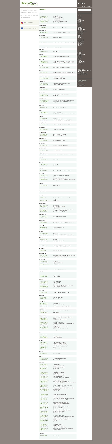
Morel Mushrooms (56, 185)
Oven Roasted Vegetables (58, 407)
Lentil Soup (55, 420)
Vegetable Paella (56, 228)
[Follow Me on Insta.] (29, 25)
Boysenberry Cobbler (57, 112)
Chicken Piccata (56, 51)
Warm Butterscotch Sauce (57, 391)
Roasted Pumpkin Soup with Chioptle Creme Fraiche (62, 385)
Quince (54, 318)
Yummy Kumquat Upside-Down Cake (59, 199)
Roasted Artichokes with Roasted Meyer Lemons (61, 83)
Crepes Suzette (56, 205)
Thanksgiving (80, 42)
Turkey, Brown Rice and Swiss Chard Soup (60, 326)
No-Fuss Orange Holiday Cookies (59, 140)
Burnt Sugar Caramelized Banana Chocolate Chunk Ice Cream (64, 113)
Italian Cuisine (80, 30)
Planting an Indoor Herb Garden (59, 367)
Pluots (54, 334)
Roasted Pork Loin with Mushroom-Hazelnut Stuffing (62, 378)
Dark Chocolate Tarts (81, 76)
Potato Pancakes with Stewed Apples (60, 135)
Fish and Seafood (82, 54)
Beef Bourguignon (56, 282)
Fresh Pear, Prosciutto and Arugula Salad (60, 344)
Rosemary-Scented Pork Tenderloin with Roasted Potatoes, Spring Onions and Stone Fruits (63, 62)
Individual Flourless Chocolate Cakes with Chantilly (62, 306)
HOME (79, 6)
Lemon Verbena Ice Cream (58, 348)
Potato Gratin (55, 283)
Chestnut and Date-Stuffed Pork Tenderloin (61, 406)
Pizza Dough (55, 395)
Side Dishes (80, 37)
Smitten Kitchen (80, 81)
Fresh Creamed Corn (57, 353)
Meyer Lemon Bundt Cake (58, 297)
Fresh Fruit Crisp (56, 390)
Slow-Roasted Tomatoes (57, 150)
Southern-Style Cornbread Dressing (59, 216)
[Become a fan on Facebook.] (29, 30)
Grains (80, 56)
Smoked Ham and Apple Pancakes (59, 211)
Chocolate (79, 52)
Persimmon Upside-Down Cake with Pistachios (61, 32)
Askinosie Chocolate (81, 85)
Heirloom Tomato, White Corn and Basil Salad (61, 417)
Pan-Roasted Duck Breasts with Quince (60, 319)
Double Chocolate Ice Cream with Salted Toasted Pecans (63, 100)
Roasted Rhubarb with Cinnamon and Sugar (61, 175)
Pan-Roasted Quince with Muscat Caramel (60, 145)
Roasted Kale (55, 200)
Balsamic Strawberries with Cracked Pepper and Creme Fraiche (64, 186)
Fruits (80, 55)
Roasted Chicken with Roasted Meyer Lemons (61, 403)
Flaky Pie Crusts (56, 425)
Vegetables (81, 64)
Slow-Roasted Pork (56, 275)
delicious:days (80, 82)
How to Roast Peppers (57, 336)
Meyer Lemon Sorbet (57, 298)
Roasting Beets (56, 368)
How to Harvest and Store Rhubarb (59, 342)
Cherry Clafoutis (56, 287)
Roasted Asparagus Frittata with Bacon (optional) (62, 245)
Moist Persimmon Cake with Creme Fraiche (60, 328)
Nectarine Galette (56, 233)
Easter (79, 26)
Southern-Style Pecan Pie (57, 424)
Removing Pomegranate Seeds (58, 322)
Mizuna (54, 188)
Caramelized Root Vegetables (58, 408)
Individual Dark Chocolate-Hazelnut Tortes (60, 256)
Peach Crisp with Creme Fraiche (59, 365)
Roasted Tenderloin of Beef (58, 404)
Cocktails (79, 23)
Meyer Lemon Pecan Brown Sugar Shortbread (61, 197)
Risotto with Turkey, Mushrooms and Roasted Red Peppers (63, 323)
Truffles (54, 347)
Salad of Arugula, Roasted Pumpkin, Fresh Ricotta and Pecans (64, 382)
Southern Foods (80, 39)
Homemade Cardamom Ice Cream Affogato (60, 94)
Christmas (79, 22)
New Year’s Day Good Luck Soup (59, 206)
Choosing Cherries (56, 364)
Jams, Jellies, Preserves (82, 31)
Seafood (79, 36)
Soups (79, 38)
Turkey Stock (55, 324)
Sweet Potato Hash (56, 276)
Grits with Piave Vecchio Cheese (59, 411)
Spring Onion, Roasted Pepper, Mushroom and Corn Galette (64, 72)
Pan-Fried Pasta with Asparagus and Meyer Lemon (62, 124)
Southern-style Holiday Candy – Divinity (60, 210)
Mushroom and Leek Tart (57, 376)
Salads (79, 35)
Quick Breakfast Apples (57, 337)
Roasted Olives (56, 421)
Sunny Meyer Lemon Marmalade (59, 89)
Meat (80, 60)
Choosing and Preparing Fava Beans (59, 178)
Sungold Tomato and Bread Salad (59, 107)
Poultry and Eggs (82, 62)
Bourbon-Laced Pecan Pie (58, 359)
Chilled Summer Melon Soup (83, 73)
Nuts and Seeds (82, 61)
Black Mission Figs (56, 273)
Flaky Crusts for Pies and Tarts (58, 372)
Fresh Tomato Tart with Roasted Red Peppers (61, 377)
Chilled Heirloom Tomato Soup (58, 227)
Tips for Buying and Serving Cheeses (59, 369)
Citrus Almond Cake (56, 389)
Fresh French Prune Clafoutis (58, 102)
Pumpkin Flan (55, 261)
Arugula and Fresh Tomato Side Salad (60, 346)
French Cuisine (80, 28)
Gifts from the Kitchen (81, 29)
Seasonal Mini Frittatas (57, 37)
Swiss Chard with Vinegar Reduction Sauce (61, 381)
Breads (79, 18)
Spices (80, 63)
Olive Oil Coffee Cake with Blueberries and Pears (62, 101)
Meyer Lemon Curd (56, 207)
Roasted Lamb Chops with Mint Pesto (60, 21)
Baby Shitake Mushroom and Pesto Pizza (60, 402)
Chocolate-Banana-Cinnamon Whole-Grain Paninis (62, 170)
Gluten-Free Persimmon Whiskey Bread (60, 27)
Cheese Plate (55, 430)
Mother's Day (80, 34)
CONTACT (89, 6)
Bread (79, 51)
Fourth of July (80, 27)
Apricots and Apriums (57, 281)
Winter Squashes (56, 312)
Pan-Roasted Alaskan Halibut (58, 415)
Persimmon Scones (56, 327)
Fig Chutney (55, 95)
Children (79, 21)
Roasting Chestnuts (56, 264)
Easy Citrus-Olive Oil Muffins (58, 118)
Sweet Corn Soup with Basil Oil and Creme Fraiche (62, 419)
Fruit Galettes (55, 393)
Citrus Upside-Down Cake (57, 423)
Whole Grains (80, 45)
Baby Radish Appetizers (57, 159)
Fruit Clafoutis (55, 373)
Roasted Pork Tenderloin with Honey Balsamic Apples (62, 399)
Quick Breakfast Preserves (58, 412)
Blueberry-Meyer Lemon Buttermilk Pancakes (61, 56)
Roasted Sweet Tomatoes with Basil (59, 343)
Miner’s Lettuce (56, 180)
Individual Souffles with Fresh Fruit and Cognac (61, 292)
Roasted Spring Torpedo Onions (59, 176)
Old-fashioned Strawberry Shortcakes (59, 78)
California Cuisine (81, 20)
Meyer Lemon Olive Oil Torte (58, 262)
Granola (54, 217)
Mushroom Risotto (56, 303)
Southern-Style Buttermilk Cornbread (59, 358)
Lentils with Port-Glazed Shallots (59, 380)
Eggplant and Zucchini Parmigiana (59, 22)
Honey (79, 59)
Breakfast (79, 19)
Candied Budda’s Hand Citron (58, 129)
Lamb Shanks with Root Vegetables (59, 286)
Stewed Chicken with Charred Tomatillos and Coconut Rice (63, 42)
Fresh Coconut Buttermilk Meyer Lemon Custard (61, 67)
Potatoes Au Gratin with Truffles (58, 304)
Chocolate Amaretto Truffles (58, 84)
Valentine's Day (80, 43)
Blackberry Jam (56, 164)
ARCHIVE (83, 6)
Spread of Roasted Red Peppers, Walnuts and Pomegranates (64, 255)
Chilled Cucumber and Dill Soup (58, 429)
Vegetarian (80, 44)
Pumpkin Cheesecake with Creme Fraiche (60, 394)
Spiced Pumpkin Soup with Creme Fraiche (60, 386)
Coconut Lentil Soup (81, 72)
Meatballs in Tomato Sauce (58, 77)
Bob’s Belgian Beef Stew (57, 250)
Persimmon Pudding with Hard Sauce (59, 134)
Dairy (80, 53)
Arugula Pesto (55, 239)
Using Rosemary (56, 435)
